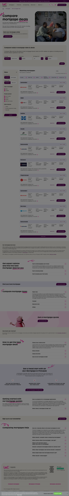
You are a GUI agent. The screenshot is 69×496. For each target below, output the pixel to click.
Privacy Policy (19, 494)
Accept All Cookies (57, 493)
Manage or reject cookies (48, 493)
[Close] (67, 493)
